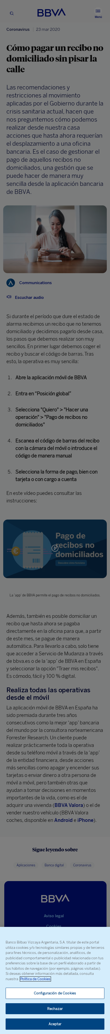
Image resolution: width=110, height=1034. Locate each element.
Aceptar (55, 1024)
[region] (55, 980)
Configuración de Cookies (55, 993)
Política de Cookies (35, 979)
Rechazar (55, 1009)
